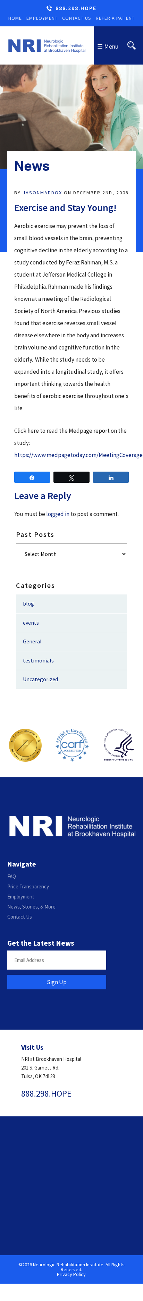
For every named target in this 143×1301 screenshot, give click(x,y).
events (31, 622)
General (32, 641)
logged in (57, 514)
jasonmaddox (42, 192)
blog (28, 603)
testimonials (38, 660)
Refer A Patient (115, 18)
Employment (42, 18)
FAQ (11, 876)
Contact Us (76, 18)
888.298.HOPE (76, 8)
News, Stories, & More (31, 906)
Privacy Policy (71, 1274)
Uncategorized (40, 679)
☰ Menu (107, 46)
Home (15, 18)
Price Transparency (28, 886)
